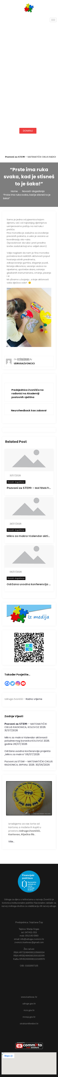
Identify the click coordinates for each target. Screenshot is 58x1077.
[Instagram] (17, 683)
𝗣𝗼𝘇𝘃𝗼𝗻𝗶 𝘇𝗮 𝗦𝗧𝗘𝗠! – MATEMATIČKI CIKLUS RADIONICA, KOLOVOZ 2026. (25, 725)
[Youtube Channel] (23, 683)
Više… (11, 841)
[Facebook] (7, 683)
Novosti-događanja (16, 482)
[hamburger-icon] (53, 20)
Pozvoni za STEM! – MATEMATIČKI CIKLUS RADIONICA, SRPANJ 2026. (28, 763)
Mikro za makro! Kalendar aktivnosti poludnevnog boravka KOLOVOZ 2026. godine (27, 741)
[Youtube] (37, 977)
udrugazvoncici (24, 363)
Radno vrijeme (34, 699)
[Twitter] (12, 683)
